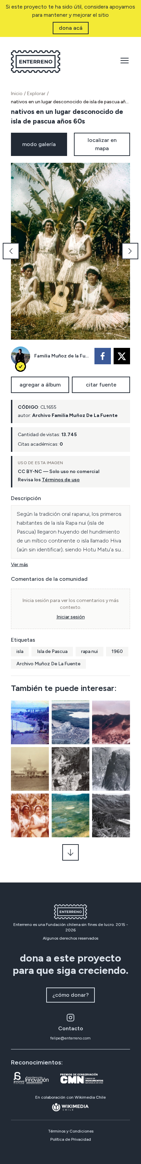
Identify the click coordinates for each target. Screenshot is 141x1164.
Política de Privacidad (70, 1139)
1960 (117, 651)
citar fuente (101, 384)
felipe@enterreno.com (70, 1038)
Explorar (36, 93)
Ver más (19, 564)
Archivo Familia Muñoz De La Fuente (75, 415)
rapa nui (89, 651)
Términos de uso (61, 480)
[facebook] (102, 356)
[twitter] (122, 356)
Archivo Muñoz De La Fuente (48, 664)
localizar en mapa (102, 144)
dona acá (70, 28)
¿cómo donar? (70, 995)
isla (19, 651)
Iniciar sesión (70, 617)
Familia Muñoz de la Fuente (62, 356)
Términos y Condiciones (70, 1131)
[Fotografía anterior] (11, 251)
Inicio (17, 93)
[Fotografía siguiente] (130, 251)
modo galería (39, 144)
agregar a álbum (40, 384)
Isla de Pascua (52, 651)
